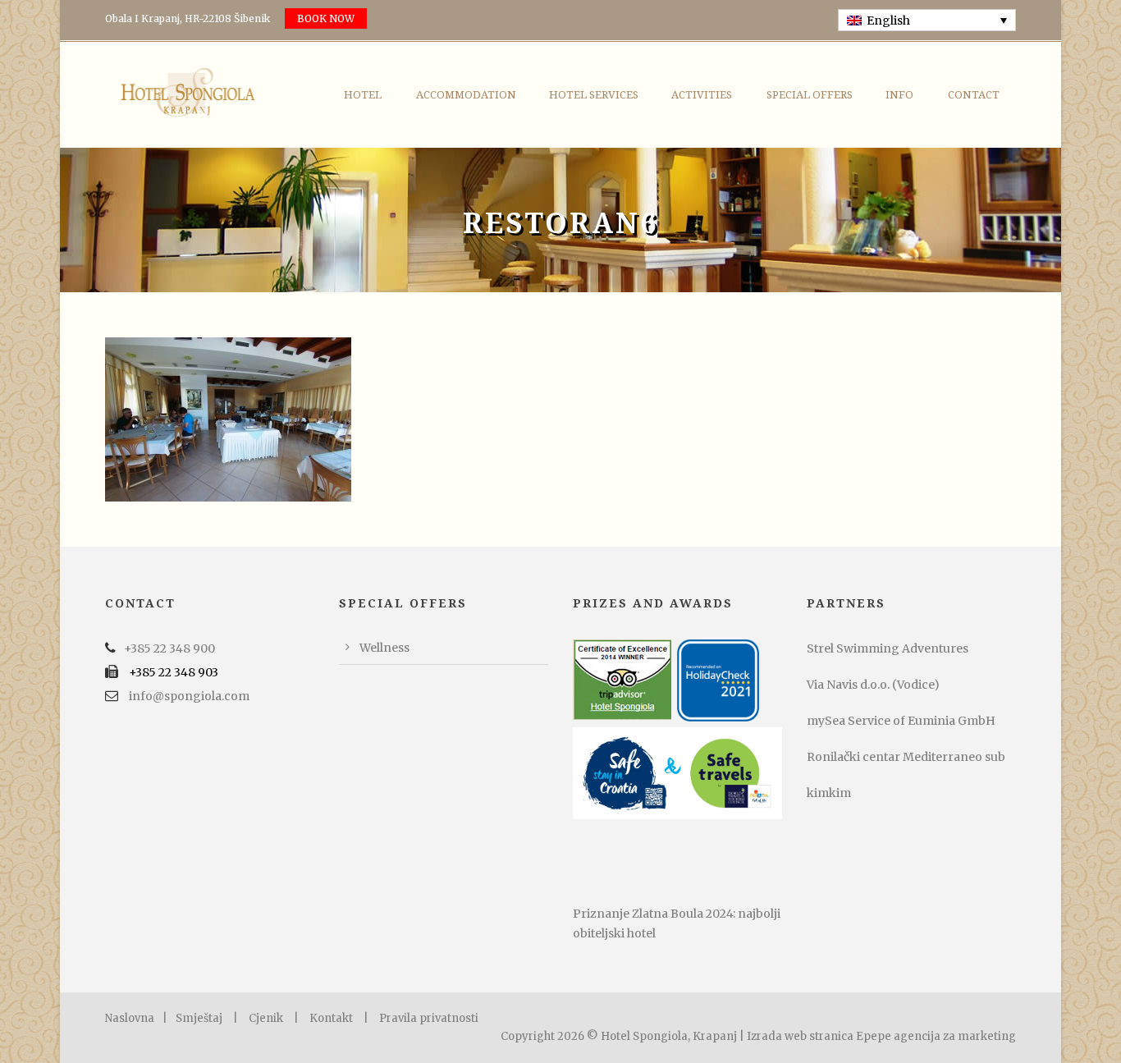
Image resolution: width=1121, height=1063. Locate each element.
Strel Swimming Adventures (887, 648)
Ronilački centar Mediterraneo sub (906, 756)
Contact (974, 95)
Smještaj (199, 1018)
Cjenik (266, 1018)
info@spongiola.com (189, 696)
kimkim (829, 793)
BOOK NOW (326, 18)
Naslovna (129, 1018)
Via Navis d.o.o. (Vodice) (873, 684)
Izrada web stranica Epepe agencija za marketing (881, 1036)
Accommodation (466, 95)
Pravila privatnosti (428, 1018)
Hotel (363, 95)
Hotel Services (593, 95)
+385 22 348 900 (169, 648)
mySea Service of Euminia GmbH (901, 720)
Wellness (384, 647)
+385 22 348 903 (173, 672)
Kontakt (331, 1018)
